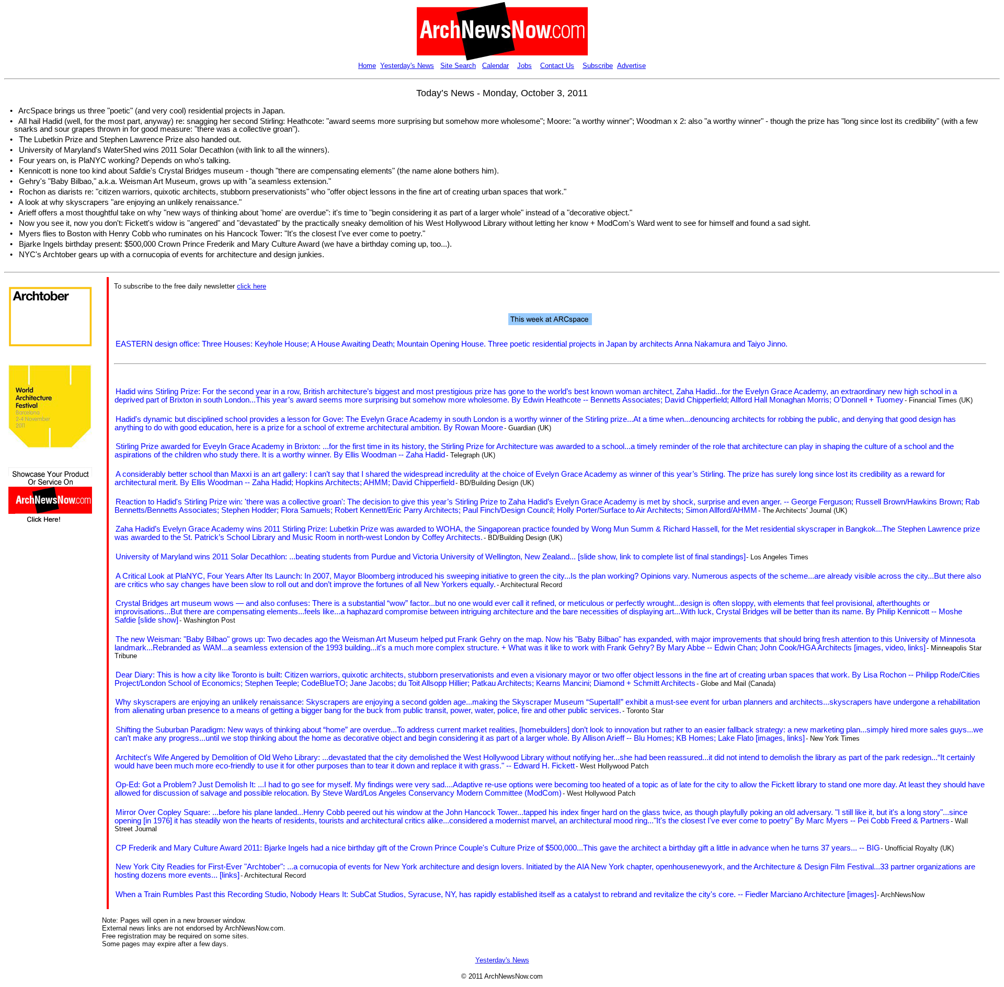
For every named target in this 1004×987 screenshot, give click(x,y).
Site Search (458, 66)
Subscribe (598, 66)
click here (251, 286)
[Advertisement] (39, 718)
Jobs (524, 66)
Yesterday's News (407, 66)
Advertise (631, 66)
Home (367, 66)
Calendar (495, 66)
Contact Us (557, 66)
